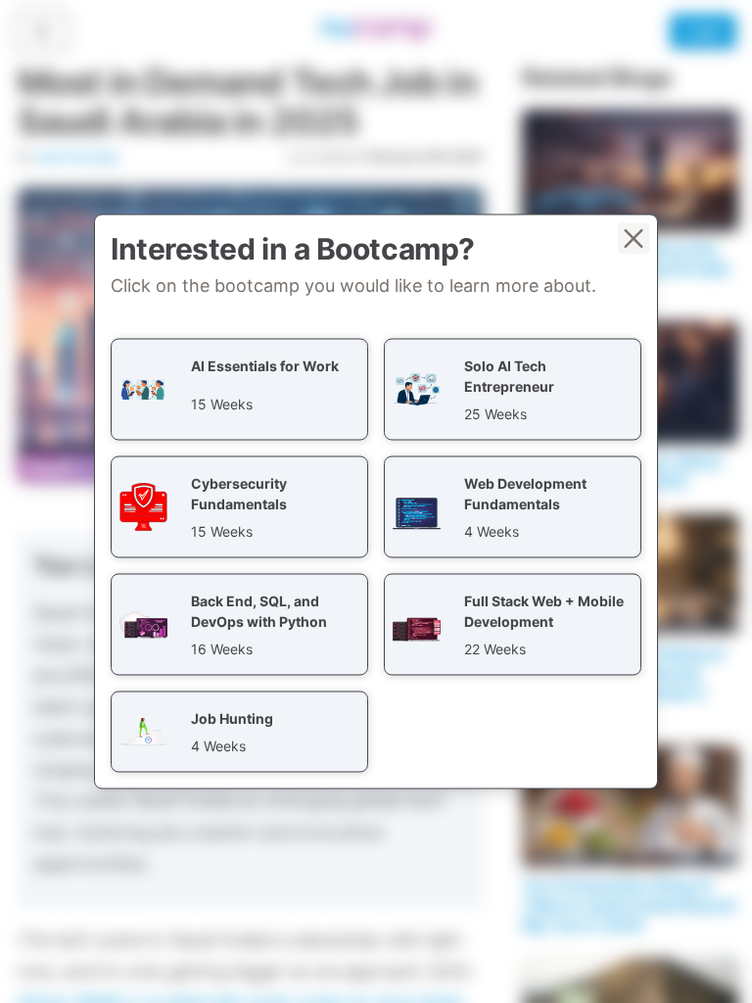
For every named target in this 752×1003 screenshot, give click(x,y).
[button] (239, 390)
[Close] (633, 239)
